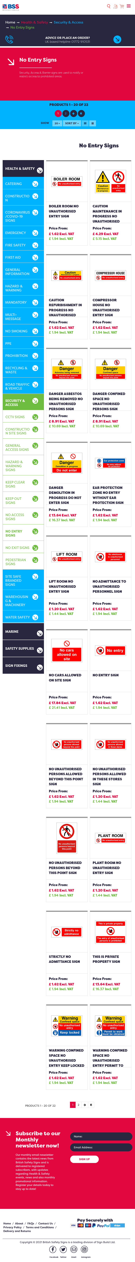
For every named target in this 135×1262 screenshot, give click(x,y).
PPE (8, 343)
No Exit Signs (17, 547)
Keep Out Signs (13, 500)
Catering (13, 183)
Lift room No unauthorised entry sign (62, 586)
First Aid (13, 257)
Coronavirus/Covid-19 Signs (17, 216)
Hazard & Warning (14, 288)
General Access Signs (17, 447)
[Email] (73, 1249)
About (19, 1223)
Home (10, 22)
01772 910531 (80, 42)
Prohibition (16, 355)
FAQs (30, 1223)
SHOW (45, 123)
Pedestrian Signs (15, 562)
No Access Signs (14, 517)
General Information (17, 271)
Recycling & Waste (16, 370)
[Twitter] (63, 1249)
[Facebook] (52, 1249)
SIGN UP (84, 1159)
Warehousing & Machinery (16, 600)
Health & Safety (34, 22)
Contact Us (45, 1223)
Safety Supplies (19, 648)
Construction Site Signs (17, 431)
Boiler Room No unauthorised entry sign (64, 211)
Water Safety (17, 617)
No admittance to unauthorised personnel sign (109, 586)
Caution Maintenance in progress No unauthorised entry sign (107, 216)
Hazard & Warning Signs (14, 466)
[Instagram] (84, 1249)
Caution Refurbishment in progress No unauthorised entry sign (65, 310)
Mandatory (16, 302)
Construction (17, 198)
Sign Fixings (16, 665)
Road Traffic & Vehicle (17, 386)
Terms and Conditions (40, 1227)
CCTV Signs (15, 417)
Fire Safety (15, 245)
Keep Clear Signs (15, 484)
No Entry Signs (13, 533)
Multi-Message (13, 316)
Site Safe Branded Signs (13, 580)
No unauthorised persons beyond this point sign (65, 867)
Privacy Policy (12, 1227)
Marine (11, 631)
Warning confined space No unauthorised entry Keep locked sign (66, 1060)
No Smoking (16, 331)
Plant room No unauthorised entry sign (107, 867)
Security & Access (68, 22)
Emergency (15, 233)
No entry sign (106, 675)
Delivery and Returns (17, 1231)
